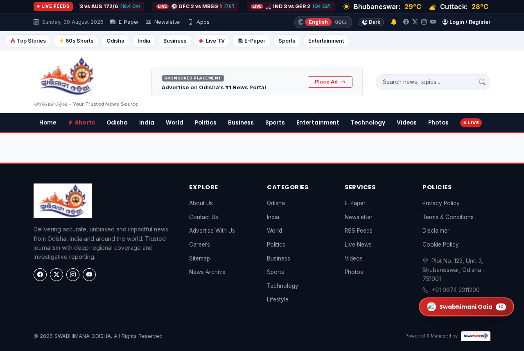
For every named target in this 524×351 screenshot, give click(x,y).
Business (174, 41)
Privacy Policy (441, 203)
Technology (368, 123)
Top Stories (31, 41)
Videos (407, 123)
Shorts (85, 123)
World (174, 123)
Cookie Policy (440, 244)
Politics (206, 123)
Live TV (215, 41)
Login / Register (469, 22)
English (318, 22)
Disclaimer (435, 230)
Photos (438, 123)
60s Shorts (79, 41)
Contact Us (203, 217)
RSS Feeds (359, 230)
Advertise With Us (212, 230)
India (144, 41)
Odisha (115, 41)
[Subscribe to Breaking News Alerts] (394, 22)
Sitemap (199, 258)
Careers (199, 244)
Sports (286, 41)
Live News (358, 244)
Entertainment (326, 41)
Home (47, 123)
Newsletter (167, 22)
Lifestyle (278, 299)
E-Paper (128, 22)
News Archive (207, 272)
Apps (202, 22)
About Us (201, 203)
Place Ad (327, 82)
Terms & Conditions (448, 217)
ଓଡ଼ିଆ (341, 22)
